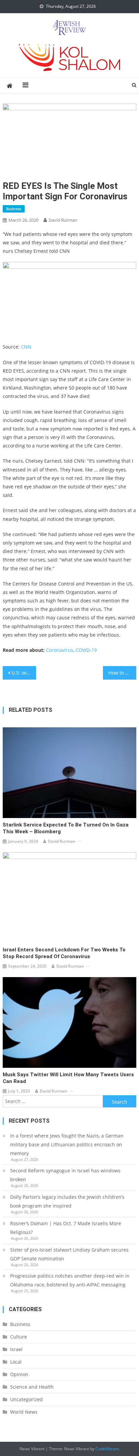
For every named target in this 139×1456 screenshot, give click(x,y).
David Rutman (63, 220)
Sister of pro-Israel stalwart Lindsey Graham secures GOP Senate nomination (69, 1254)
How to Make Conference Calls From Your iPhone (122, 672)
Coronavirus (59, 650)
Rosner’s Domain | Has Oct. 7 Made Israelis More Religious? (65, 1227)
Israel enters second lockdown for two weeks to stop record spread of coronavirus (64, 953)
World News (23, 1412)
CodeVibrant (107, 1449)
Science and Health (32, 1387)
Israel (16, 1349)
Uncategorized (26, 1399)
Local (16, 1362)
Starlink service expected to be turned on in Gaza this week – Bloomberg (66, 828)
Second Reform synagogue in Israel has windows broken (65, 1175)
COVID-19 (86, 650)
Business (13, 208)
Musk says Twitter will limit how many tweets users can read (68, 1078)
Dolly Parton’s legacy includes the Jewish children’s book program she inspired (67, 1201)
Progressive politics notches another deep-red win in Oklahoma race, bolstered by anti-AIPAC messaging (70, 1280)
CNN (26, 347)
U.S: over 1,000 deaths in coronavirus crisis (23, 672)
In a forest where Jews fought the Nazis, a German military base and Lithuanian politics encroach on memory (66, 1144)
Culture (18, 1336)
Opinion (19, 1374)
